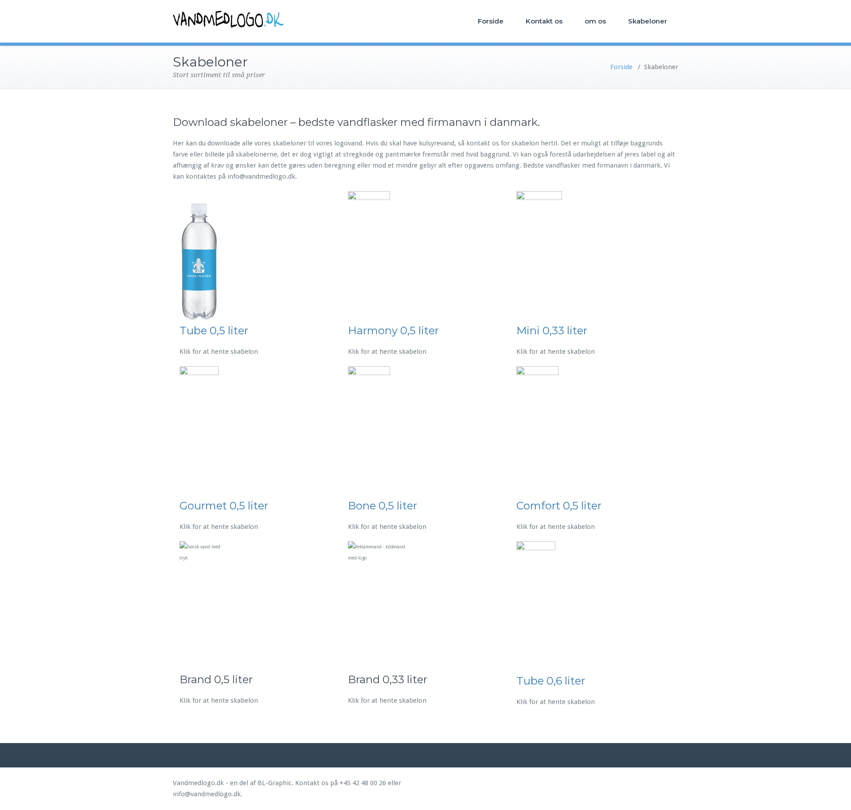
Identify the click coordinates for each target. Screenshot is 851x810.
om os (595, 21)
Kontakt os (544, 21)
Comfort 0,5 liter (558, 505)
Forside (491, 21)
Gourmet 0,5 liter (224, 505)
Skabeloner (647, 21)
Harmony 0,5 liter (393, 330)
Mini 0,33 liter (551, 330)
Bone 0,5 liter (382, 505)
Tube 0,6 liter (550, 680)
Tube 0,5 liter (214, 330)
